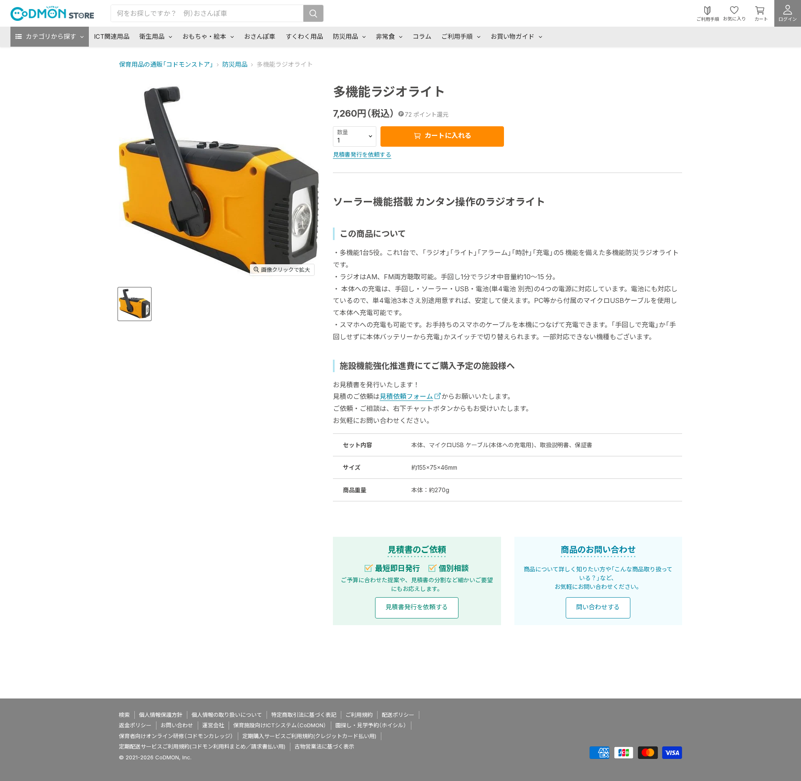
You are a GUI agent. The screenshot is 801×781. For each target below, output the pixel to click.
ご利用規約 (359, 714)
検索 (124, 714)
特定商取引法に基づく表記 (303, 714)
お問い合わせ (177, 725)
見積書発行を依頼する (362, 154)
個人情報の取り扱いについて (226, 714)
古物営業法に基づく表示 (324, 746)
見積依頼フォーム (406, 396)
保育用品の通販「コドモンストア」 (166, 64)
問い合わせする (598, 607)
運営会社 (213, 725)
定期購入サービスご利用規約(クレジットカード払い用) (309, 736)
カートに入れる (447, 135)
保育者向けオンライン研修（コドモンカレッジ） (176, 736)
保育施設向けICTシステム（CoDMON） (279, 725)
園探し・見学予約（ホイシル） (370, 725)
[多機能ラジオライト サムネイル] (134, 303)
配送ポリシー (398, 714)
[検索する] (313, 13)
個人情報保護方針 (160, 714)
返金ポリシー (135, 725)
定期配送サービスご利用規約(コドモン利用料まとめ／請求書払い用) (202, 746)
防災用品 (234, 64)
